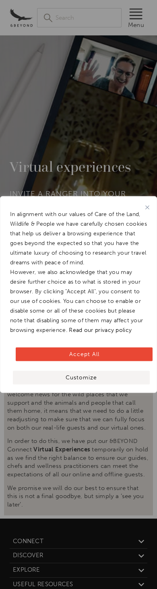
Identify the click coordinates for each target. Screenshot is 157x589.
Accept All (84, 354)
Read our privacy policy (100, 330)
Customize (81, 377)
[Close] (147, 207)
